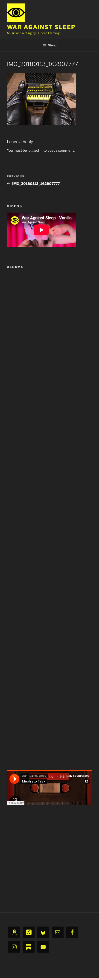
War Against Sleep (41, 27)
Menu (52, 45)
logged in (35, 150)
